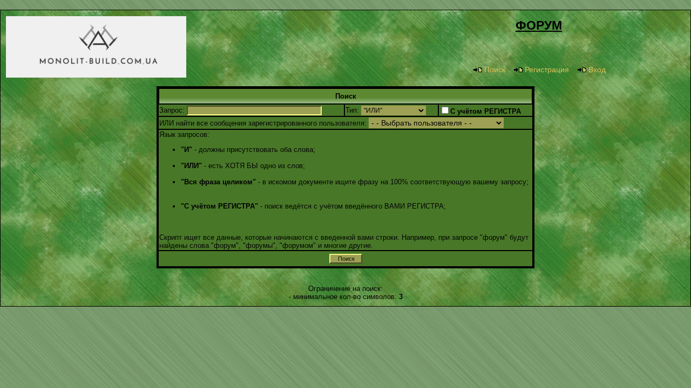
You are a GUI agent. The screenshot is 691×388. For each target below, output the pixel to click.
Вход (597, 69)
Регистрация (547, 69)
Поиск (494, 69)
